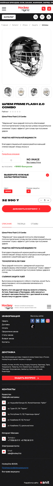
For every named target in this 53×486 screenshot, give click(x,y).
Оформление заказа (10, 331)
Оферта (5, 321)
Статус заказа (7, 335)
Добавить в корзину (25, 209)
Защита (35, 25)
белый (8, 191)
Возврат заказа (8, 338)
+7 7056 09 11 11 (14, 440)
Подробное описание (10, 154)
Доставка (6, 324)
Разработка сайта (31, 483)
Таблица (21, 224)
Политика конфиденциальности (15, 468)
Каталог (15, 25)
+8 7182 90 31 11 (27, 440)
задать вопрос (25, 378)
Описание (7, 224)
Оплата (5, 328)
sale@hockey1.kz (14, 453)
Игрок (25, 25)
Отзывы (34, 224)
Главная (4, 25)
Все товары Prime (34, 162)
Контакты (6, 342)
